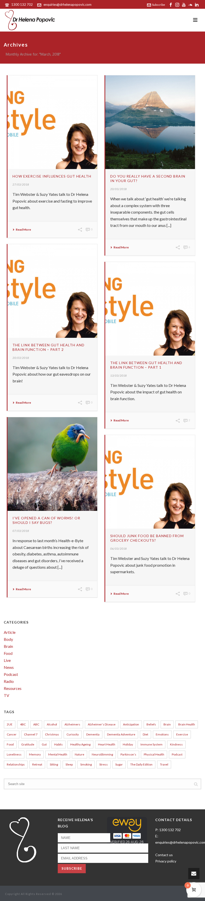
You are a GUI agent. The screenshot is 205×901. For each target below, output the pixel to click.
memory (35, 754)
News (9, 667)
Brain (8, 646)
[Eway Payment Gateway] (127, 833)
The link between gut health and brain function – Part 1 (146, 365)
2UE (9, 724)
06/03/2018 (118, 548)
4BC (23, 724)
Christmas (52, 734)
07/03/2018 (20, 530)
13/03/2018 (118, 375)
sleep (69, 764)
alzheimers (72, 724)
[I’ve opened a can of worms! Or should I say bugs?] (52, 464)
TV (6, 695)
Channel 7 (31, 734)
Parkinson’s (128, 754)
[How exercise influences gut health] (52, 122)
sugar (119, 764)
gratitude (27, 744)
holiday (128, 744)
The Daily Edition (141, 764)
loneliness (14, 754)
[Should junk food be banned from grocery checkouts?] (150, 482)
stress (103, 764)
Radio (9, 681)
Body (8, 639)
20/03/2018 (118, 189)
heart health (106, 744)
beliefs (151, 724)
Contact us (164, 855)
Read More (23, 229)
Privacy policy (165, 861)
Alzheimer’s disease (102, 724)
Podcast (11, 674)
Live (7, 660)
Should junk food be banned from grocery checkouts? (147, 538)
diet (145, 734)
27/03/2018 (20, 184)
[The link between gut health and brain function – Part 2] (52, 291)
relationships (16, 764)
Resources (13, 688)
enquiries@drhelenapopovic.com (68, 5)
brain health (186, 724)
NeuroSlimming (102, 754)
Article (10, 632)
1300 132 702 (22, 5)
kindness (176, 744)
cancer (11, 734)
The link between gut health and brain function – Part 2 (48, 347)
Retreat (37, 764)
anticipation (131, 724)
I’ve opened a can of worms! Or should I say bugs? (46, 520)
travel (164, 764)
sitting (54, 764)
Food (8, 653)
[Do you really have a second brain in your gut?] (150, 122)
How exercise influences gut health (51, 176)
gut (44, 744)
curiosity (72, 734)
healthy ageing (80, 744)
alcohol (52, 724)
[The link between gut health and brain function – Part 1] (150, 309)
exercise (182, 734)
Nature (79, 754)
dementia (93, 734)
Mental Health (57, 754)
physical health (154, 754)
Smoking (86, 764)
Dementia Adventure (121, 734)
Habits (58, 744)
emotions (162, 734)
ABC (36, 724)
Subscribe (158, 5)
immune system (151, 744)
